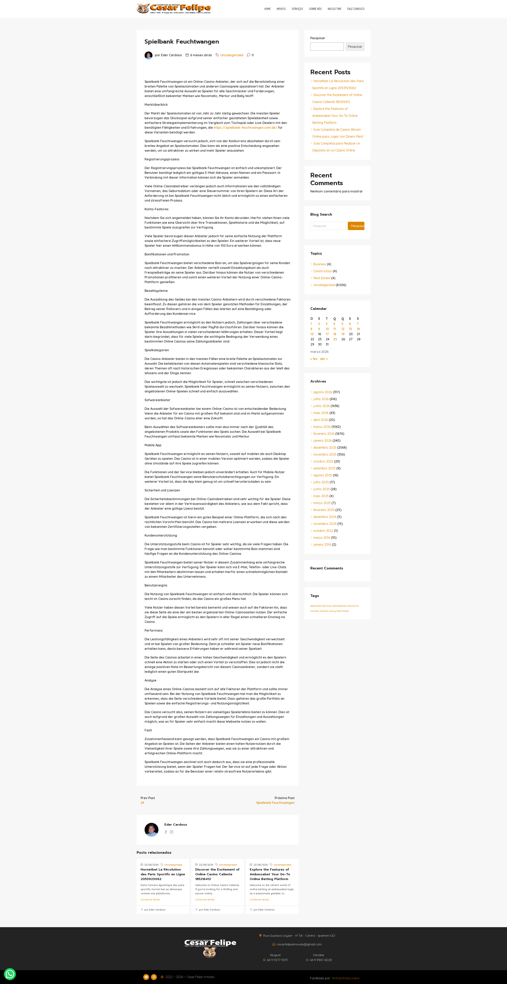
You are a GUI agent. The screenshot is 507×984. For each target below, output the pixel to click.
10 (327, 329)
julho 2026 (321, 399)
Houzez (324, 611)
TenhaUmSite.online (345, 978)
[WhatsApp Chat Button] (10, 974)
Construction (322, 271)
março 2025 (322, 503)
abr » (324, 359)
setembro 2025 (324, 468)
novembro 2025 (324, 454)
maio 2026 (321, 413)
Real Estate (321, 278)
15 (312, 334)
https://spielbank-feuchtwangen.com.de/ (245, 127)
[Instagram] (154, 977)
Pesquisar (317, 38)
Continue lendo (150, 899)
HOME (267, 8)
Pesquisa (357, 226)
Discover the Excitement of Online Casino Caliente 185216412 (217, 874)
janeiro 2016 (322, 544)
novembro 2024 (324, 524)
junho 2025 (321, 489)
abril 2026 (320, 420)
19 (342, 334)
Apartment (316, 605)
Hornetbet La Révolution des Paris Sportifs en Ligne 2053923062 (163, 874)
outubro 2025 (323, 461)
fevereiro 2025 (324, 510)
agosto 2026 (322, 392)
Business (319, 264)
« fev (314, 359)
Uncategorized (231, 55)
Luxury (332, 611)
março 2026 (322, 427)
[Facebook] (146, 977)
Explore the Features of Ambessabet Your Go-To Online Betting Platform (270, 874)
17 (327, 334)
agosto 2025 (322, 475)
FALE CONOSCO (355, 8)
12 (342, 329)
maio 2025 (321, 496)
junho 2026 (321, 406)
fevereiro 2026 (324, 434)
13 (350, 329)
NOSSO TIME (334, 8)
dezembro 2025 (324, 447)
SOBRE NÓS (315, 8)
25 (335, 339)
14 (358, 329)
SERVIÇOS (297, 8)
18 (334, 334)
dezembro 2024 (324, 517)
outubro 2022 (323, 531)
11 (334, 329)
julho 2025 (321, 482)
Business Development (335, 605)
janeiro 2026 (322, 441)
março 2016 (321, 538)
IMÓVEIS (281, 8)
